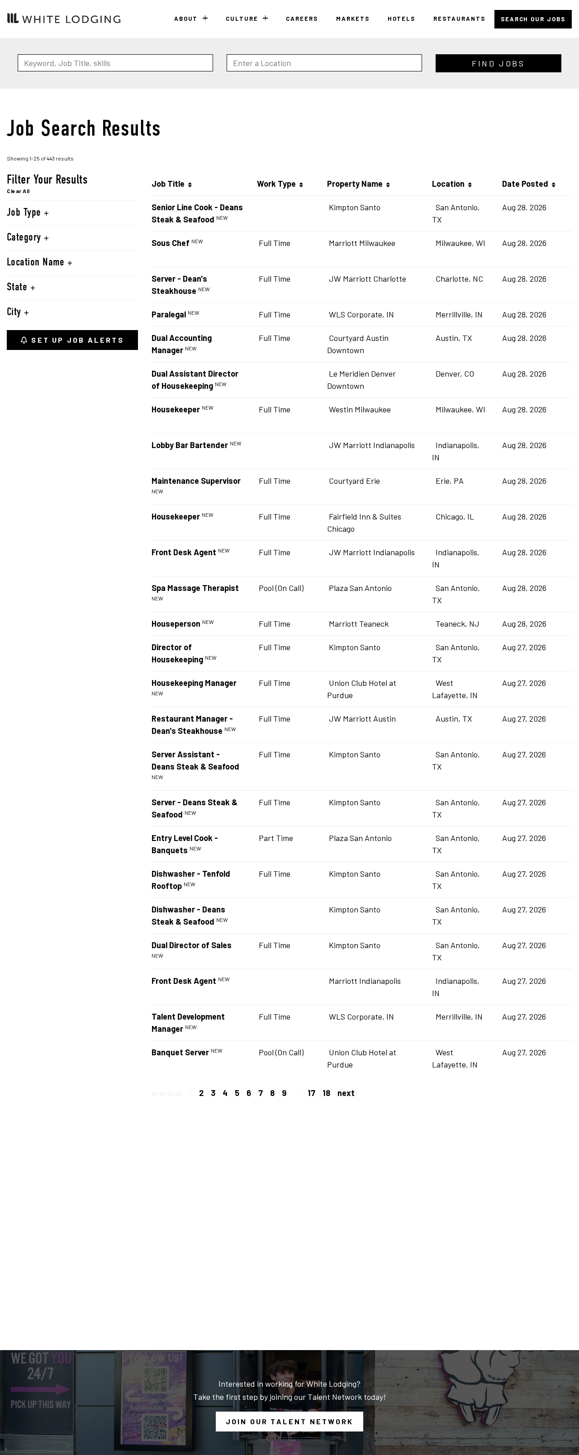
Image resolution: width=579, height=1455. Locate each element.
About (186, 18)
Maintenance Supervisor (196, 481)
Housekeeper (176, 409)
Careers (302, 18)
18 (326, 1093)
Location (450, 184)
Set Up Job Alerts (76, 339)
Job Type (25, 213)
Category (25, 237)
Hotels (402, 18)
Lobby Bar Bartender (190, 445)
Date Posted (527, 184)
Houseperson (176, 623)
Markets (353, 18)
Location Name (37, 262)
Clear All (18, 191)
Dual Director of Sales (192, 945)
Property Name (356, 184)
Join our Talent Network (290, 1421)
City (15, 312)
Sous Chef (171, 243)
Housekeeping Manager (194, 683)
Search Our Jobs (533, 19)
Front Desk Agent (184, 552)
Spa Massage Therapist (195, 588)
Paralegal (169, 314)
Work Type (278, 184)
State (18, 287)
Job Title (170, 184)
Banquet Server (180, 1052)
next (346, 1093)
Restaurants (459, 18)
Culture (242, 18)
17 (311, 1093)
